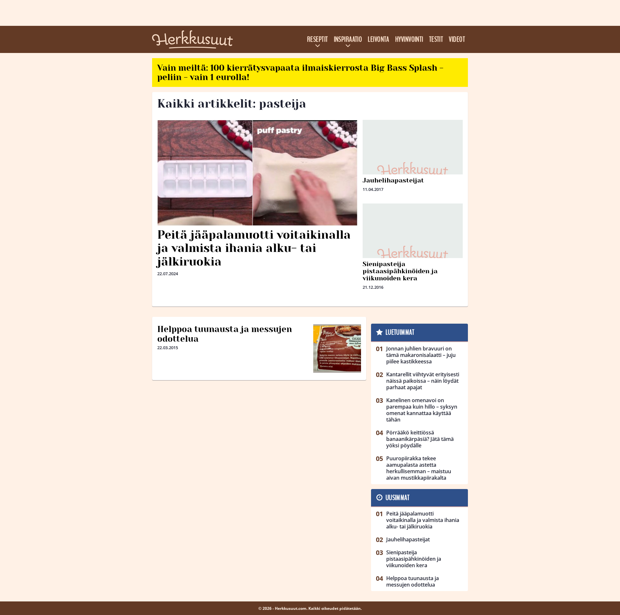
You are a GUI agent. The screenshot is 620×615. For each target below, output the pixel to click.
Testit (436, 39)
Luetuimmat (400, 332)
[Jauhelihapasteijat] (413, 170)
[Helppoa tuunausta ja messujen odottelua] (337, 348)
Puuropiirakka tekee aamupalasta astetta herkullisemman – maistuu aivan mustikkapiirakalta (418, 468)
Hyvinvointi (409, 39)
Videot (457, 39)
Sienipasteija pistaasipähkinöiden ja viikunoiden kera (400, 271)
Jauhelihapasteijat (393, 180)
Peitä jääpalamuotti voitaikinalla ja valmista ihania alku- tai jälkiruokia (254, 248)
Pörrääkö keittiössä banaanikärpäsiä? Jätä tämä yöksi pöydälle (420, 439)
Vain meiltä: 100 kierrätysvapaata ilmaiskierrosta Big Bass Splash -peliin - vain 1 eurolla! (300, 72)
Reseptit (317, 39)
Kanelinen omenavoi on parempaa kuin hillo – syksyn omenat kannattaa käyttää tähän (421, 410)
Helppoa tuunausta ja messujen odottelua (224, 334)
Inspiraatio (348, 39)
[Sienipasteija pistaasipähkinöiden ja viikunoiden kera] (413, 253)
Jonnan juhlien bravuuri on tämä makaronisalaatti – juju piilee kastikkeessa (421, 355)
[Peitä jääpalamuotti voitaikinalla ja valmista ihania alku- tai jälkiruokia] (257, 173)
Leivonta (378, 39)
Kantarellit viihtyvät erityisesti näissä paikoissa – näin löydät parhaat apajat (422, 381)
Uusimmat (398, 498)
